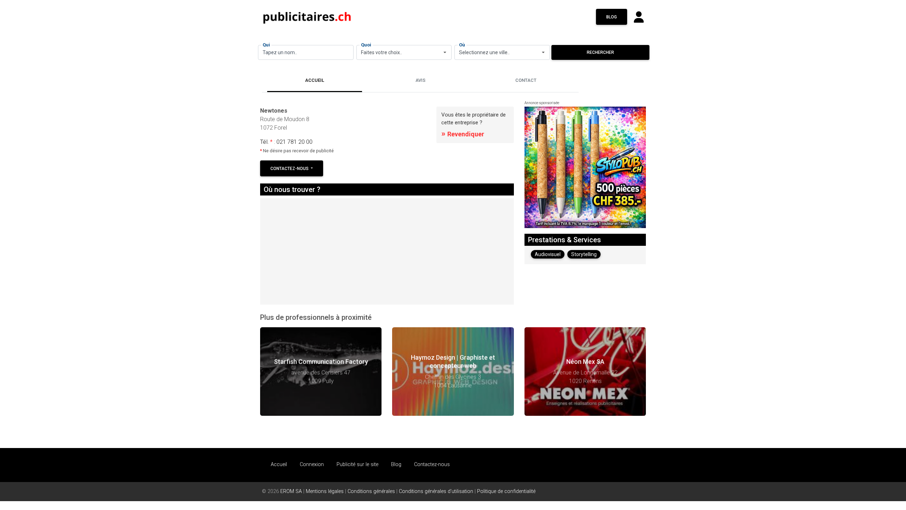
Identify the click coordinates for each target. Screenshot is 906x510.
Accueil (279, 464)
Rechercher (600, 52)
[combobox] (404, 52)
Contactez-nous (290, 168)
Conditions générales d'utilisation (436, 491)
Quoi (366, 44)
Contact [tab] (526, 80)
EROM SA (291, 491)
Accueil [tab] (314, 80)
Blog (611, 17)
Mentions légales (325, 491)
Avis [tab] (420, 80)
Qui (266, 44)
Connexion (312, 464)
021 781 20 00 (294, 141)
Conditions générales (371, 491)
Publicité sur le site (357, 464)
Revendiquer (462, 134)
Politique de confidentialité (506, 491)
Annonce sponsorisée (541, 103)
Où (462, 44)
